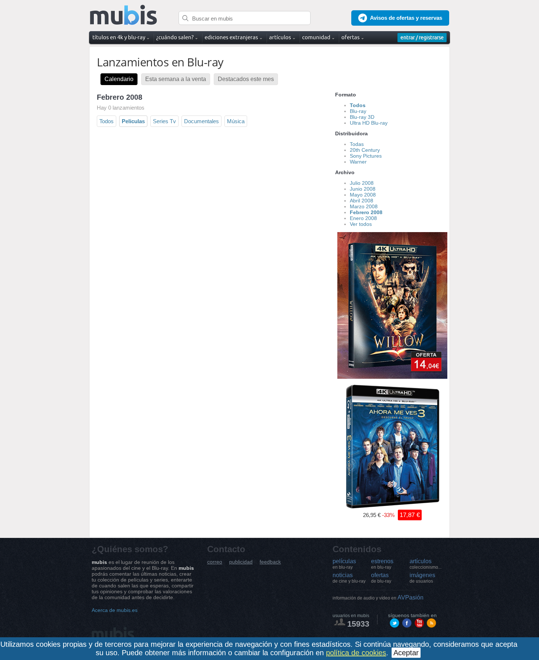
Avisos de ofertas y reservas (406, 18)
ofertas (381, 578)
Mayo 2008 (363, 195)
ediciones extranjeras (231, 37)
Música (236, 121)
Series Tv (164, 121)
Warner (358, 162)
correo (214, 562)
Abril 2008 (361, 200)
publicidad (241, 562)
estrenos (382, 564)
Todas (357, 144)
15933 (358, 623)
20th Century (365, 150)
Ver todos (361, 224)
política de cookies (356, 653)
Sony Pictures (366, 156)
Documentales (201, 121)
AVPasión (378, 597)
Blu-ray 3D (362, 117)
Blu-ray (358, 111)
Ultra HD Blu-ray (369, 123)
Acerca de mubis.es (115, 610)
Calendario (118, 79)
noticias (349, 578)
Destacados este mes (246, 79)
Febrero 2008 (366, 212)
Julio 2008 (362, 183)
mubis (124, 15)
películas (344, 564)
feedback (270, 562)
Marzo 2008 (364, 206)
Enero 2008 (363, 218)
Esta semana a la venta (175, 79)
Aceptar (406, 653)
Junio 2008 (362, 189)
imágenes (422, 578)
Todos (106, 121)
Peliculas (133, 121)
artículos (425, 564)
